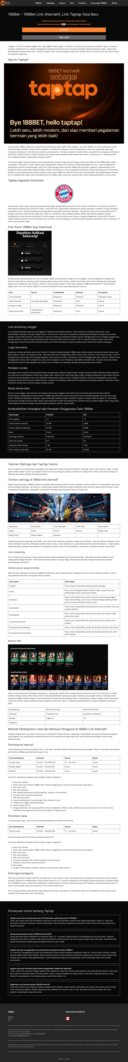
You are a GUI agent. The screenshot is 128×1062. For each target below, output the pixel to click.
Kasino (62, 3)
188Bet (38, 3)
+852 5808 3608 (40, 1033)
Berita (114, 3)
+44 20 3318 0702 (25, 1033)
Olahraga (50, 3)
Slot (72, 3)
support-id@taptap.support (20, 1035)
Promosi (82, 3)
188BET (11, 1012)
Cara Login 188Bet (99, 3)
